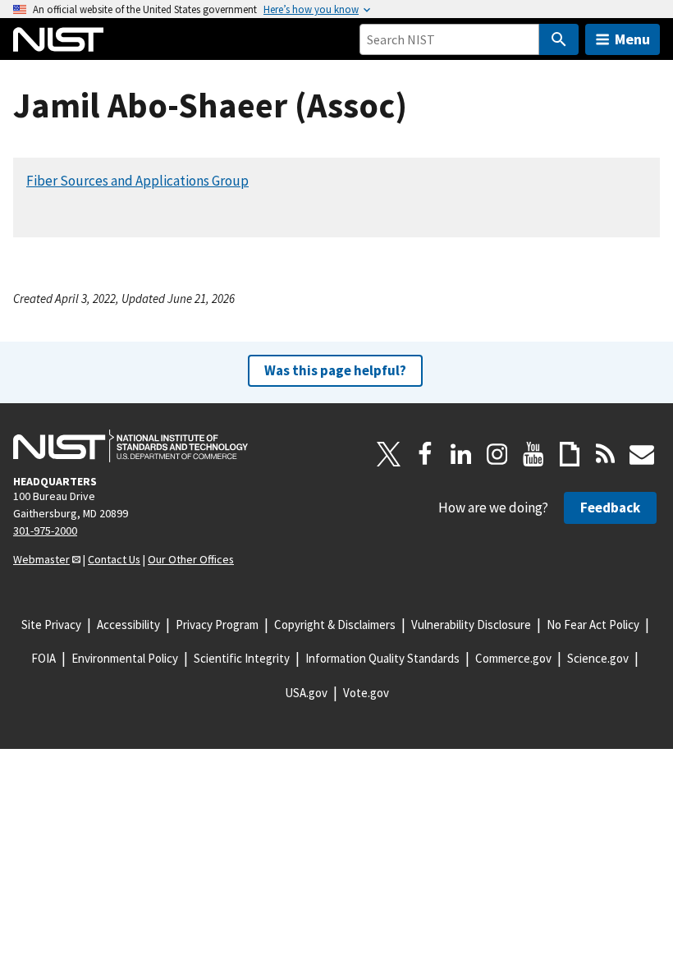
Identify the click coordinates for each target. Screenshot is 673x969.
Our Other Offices (191, 559)
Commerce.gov (513, 658)
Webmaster (41, 559)
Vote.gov (366, 692)
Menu (632, 39)
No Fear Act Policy (593, 624)
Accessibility (128, 624)
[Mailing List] (642, 454)
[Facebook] (425, 454)
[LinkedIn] (461, 454)
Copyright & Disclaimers (335, 624)
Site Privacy (51, 624)
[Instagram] (497, 454)
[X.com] (389, 454)
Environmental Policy (124, 658)
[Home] (58, 39)
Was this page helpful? (335, 370)
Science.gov (598, 658)
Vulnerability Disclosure (471, 624)
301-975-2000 (45, 530)
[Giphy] (570, 454)
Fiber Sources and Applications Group (137, 181)
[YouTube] (533, 454)
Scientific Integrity (242, 658)
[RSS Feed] (606, 454)
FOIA (43, 658)
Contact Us (114, 559)
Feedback (610, 507)
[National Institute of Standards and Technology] (130, 445)
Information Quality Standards (382, 658)
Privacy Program (217, 624)
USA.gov (306, 692)
